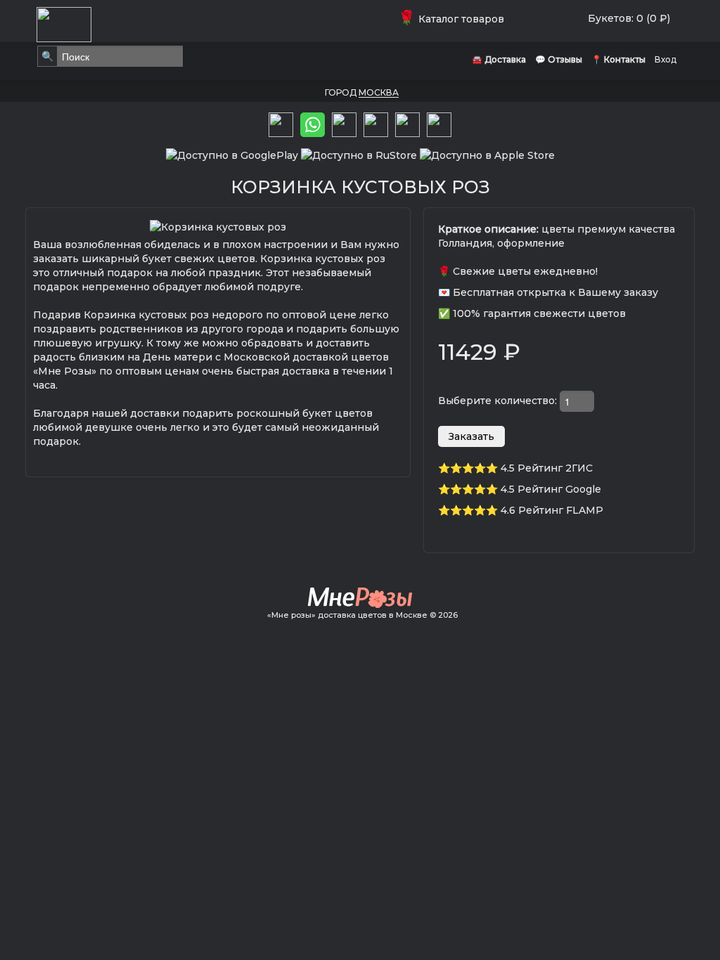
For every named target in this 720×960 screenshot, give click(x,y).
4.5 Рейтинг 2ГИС (547, 468)
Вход (665, 59)
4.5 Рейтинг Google (551, 489)
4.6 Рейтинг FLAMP (552, 510)
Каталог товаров (454, 19)
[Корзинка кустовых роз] (218, 225)
